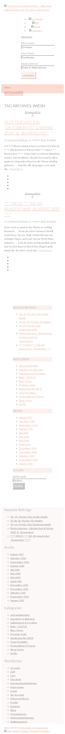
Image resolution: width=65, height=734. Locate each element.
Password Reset (19, 698)
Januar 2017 (25, 417)
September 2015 (28, 459)
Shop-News (25, 400)
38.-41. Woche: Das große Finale (29, 516)
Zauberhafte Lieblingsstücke (33, 727)
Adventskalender (28, 365)
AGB (12, 671)
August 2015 (26, 463)
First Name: (28, 43)
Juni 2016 (24, 436)
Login (13, 690)
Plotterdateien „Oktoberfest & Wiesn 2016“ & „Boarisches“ (28, 127)
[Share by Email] (35, 185)
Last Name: (27, 53)
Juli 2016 (23, 432)
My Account (17, 694)
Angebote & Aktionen (31, 369)
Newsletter (26, 37)
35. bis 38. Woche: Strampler (35, 321)
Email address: (29, 63)
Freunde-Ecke (27, 385)
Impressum (17, 687)
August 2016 (26, 428)
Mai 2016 (24, 440)
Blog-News (25, 381)
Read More (16, 169)
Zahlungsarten (18, 721)
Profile (14, 702)
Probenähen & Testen (31, 396)
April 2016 (24, 444)
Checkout (15, 679)
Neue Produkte (48, 140)
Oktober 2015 (26, 456)
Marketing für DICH (30, 388)
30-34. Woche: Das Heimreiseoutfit (30, 524)
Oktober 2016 (26, 421)
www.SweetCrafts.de (17, 140)
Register (15, 706)
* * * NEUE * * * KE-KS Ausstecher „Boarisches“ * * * (32, 209)
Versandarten (18, 714)
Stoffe (22, 404)
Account (15, 667)
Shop (13, 710)
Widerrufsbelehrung (22, 717)
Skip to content (13, 92)
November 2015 (28, 452)
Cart (13, 675)
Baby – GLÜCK (27, 377)
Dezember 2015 (28, 448)
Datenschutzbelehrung (23, 683)
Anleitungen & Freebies (32, 373)
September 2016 (28, 425)
